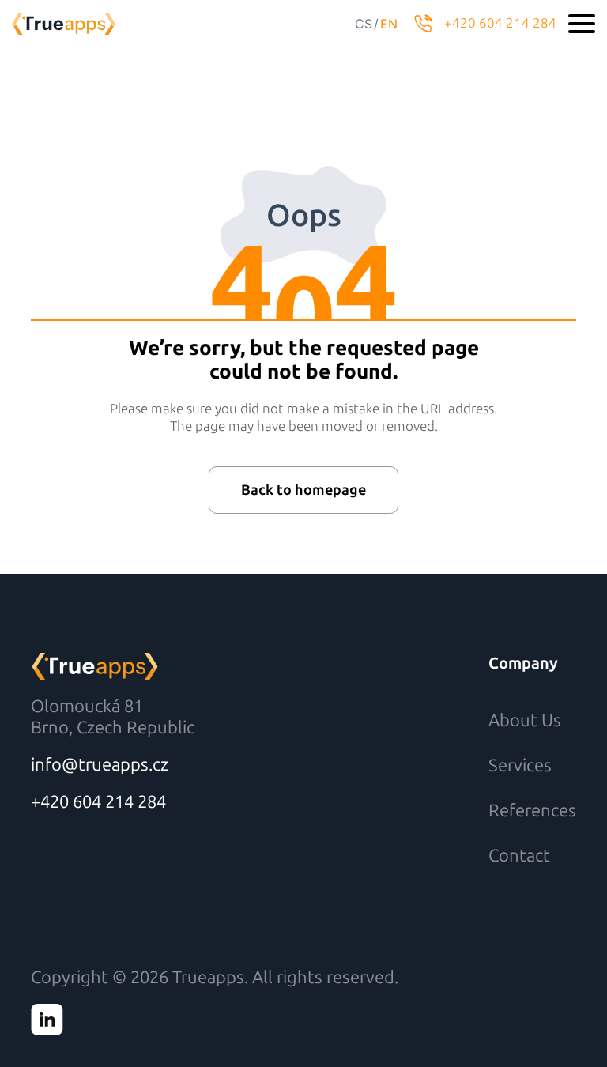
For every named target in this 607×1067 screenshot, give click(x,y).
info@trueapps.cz (99, 764)
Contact (519, 855)
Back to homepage (303, 490)
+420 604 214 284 (500, 23)
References (532, 810)
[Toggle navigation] (581, 23)
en (389, 24)
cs (363, 24)
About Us (524, 720)
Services (520, 765)
